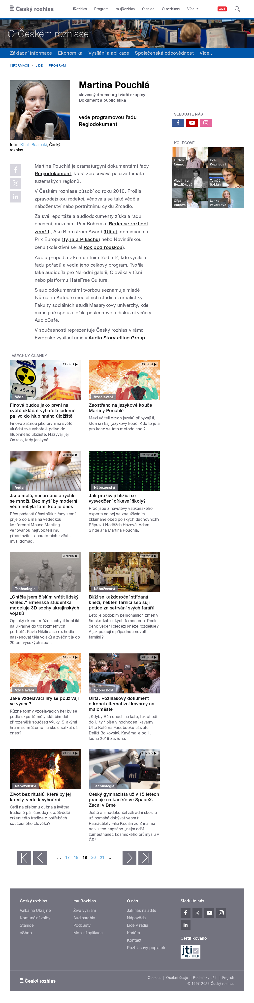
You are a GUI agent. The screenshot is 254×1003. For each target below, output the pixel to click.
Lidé (39, 65)
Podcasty (82, 925)
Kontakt (134, 940)
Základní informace (31, 53)
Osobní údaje (177, 978)
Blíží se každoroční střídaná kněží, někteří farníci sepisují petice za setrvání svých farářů (121, 602)
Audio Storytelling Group (117, 338)
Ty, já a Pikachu (81, 239)
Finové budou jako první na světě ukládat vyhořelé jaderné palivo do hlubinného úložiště (42, 410)
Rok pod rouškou (103, 247)
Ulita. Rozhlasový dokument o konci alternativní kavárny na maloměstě (121, 704)
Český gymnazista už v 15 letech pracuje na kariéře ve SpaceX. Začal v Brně (124, 800)
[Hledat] (237, 9)
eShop (26, 932)
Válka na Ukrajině (35, 910)
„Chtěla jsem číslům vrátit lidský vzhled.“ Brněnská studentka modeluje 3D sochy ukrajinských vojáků (44, 605)
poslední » (145, 858)
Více (207, 53)
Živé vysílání (84, 910)
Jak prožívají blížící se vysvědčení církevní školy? (117, 498)
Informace (19, 65)
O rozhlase (171, 9)
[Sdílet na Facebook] (15, 170)
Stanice (148, 9)
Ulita (110, 232)
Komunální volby (35, 918)
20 (93, 857)
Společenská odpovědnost (164, 53)
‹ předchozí (40, 858)
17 (67, 857)
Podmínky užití (205, 978)
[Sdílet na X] (15, 183)
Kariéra (133, 932)
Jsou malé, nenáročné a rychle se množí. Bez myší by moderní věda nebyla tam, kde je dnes (43, 501)
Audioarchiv (84, 918)
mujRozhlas (125, 9)
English (228, 978)
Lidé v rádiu (137, 925)
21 (102, 857)
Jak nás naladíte (142, 910)
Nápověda (136, 918)
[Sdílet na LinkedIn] (15, 196)
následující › (129, 858)
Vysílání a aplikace (109, 53)
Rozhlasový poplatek (146, 947)
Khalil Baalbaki (33, 144)
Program (101, 9)
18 (76, 857)
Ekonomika (70, 53)
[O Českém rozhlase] (127, 33)
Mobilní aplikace (88, 932)
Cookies (154, 978)
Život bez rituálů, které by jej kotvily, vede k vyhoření (40, 797)
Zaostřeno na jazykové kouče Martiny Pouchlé (120, 407)
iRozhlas (80, 9)
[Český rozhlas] (32, 9)
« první (24, 858)
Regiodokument (53, 173)
